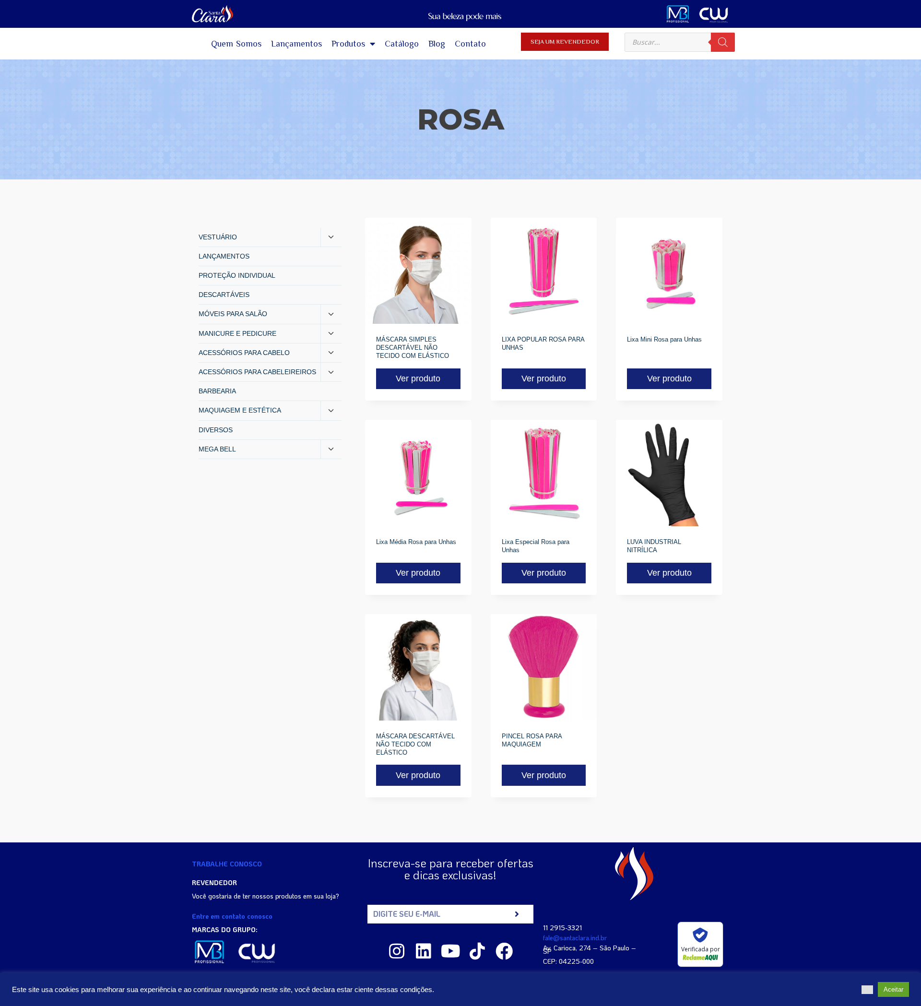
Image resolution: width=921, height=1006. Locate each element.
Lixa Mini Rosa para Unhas (664, 339)
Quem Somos (236, 43)
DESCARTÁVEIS (224, 294)
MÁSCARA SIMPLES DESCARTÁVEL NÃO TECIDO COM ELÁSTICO (412, 347)
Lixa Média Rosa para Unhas (416, 541)
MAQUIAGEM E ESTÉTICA (240, 410)
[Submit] (516, 914)
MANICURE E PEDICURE (237, 333)
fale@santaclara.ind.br (575, 937)
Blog (436, 43)
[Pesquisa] (723, 42)
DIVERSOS (216, 430)
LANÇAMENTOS (224, 256)
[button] (867, 989)
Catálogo (402, 43)
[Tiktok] (477, 951)
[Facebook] (504, 951)
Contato (470, 43)
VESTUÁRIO (218, 237)
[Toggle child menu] (331, 237)
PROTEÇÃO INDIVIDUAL (237, 275)
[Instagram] (396, 951)
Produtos (348, 43)
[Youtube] (450, 951)
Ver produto (418, 378)
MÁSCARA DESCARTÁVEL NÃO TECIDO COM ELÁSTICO (415, 744)
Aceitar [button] (893, 989)
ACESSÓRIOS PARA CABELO (244, 352)
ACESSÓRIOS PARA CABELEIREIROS (257, 372)
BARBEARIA (217, 391)
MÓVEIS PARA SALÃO (233, 314)
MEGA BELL (217, 449)
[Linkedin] (423, 951)
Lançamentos (296, 43)
